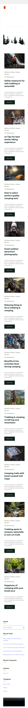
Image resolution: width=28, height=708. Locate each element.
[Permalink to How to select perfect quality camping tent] (14, 173)
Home (11, 29)
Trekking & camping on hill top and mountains (14, 420)
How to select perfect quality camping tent (11, 195)
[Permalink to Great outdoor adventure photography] (14, 229)
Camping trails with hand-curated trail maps (14, 476)
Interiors (6, 74)
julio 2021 (5, 673)
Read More (10, 102)
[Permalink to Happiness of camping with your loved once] (14, 565)
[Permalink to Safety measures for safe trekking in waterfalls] (14, 61)
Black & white (10, 72)
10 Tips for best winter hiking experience (12, 139)
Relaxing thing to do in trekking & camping (13, 307)
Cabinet (17, 72)
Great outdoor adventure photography (11, 251)
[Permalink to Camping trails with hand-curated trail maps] (14, 453)
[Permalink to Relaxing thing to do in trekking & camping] (14, 285)
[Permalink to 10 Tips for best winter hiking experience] (14, 117)
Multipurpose (10, 77)
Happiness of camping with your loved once (13, 588)
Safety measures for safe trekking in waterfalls (14, 83)
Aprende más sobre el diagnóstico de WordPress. (14, 704)
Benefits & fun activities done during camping (12, 364)
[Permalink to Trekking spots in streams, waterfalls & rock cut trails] (14, 509)
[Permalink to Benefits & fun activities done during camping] (14, 341)
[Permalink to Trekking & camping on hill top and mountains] (14, 397)
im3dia (18, 29)
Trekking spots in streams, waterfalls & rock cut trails (14, 532)
